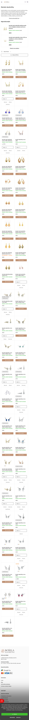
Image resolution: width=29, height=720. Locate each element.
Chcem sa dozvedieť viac (14, 18)
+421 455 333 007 (4, 698)
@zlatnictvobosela (5, 701)
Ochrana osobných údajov (6, 686)
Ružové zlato (8, 104)
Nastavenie (12, 717)
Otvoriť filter (14, 55)
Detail (4, 99)
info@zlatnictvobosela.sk (6, 696)
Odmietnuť (18, 717)
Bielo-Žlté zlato (8, 509)
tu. (22, 710)
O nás (2, 680)
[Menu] (1, 2)
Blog (2, 682)
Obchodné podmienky (5, 684)
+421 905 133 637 (4, 700)
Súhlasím (15, 714)
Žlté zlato (10, 102)
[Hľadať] (25, 2)
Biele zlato (5, 102)
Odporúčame (6, 51)
